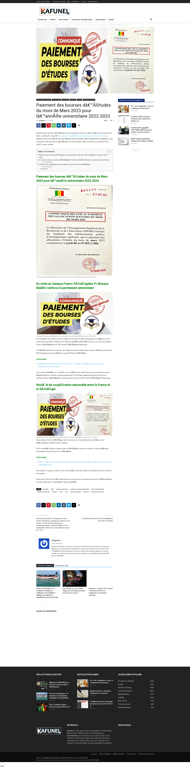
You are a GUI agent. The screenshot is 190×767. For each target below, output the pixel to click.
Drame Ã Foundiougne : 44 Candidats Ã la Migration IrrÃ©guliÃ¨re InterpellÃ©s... (59, 696)
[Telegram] (69, 125)
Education (72, 99)
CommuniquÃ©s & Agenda (51, 25)
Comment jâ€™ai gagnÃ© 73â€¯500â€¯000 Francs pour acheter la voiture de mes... (141, 130)
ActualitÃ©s (65, 99)
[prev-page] (37, 601)
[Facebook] (38, 125)
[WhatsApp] (53, 125)
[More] (79, 125)
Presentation (75, 1)
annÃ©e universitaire (62, 489)
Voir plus (135, 150)
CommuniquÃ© (66, 25)
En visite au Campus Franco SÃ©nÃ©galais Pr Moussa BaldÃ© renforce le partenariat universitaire (74, 160)
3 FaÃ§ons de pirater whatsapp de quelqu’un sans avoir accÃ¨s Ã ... (101, 704)
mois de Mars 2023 (75, 492)
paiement (86, 492)
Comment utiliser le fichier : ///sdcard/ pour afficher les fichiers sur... (141, 119)
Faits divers (63, 20)
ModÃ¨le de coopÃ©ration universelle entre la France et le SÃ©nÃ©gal (64, 164)
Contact (83, 1)
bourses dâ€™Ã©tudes (97, 489)
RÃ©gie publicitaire (119, 754)
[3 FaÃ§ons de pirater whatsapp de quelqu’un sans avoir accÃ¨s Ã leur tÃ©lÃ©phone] (82, 704)
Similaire (45, 169)
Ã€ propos (94, 754)
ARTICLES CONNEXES (45, 566)
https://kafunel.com (57, 543)
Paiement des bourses (97, 492)
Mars (61, 492)
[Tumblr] (64, 125)
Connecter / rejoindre (59, 1)
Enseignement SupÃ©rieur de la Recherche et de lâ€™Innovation (83, 136)
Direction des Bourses (43, 492)
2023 (52, 489)
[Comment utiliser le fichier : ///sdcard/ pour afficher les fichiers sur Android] (123, 119)
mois (66, 492)
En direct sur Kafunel (89, 99)
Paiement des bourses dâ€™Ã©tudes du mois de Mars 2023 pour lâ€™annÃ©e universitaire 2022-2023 (73, 156)
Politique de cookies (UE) (146, 754)
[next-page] (41, 601)
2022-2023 (45, 489)
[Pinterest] (48, 125)
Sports (53, 20)
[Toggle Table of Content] (108, 152)
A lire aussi (48, 162)
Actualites (42, 20)
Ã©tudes (54, 492)
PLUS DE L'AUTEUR (61, 566)
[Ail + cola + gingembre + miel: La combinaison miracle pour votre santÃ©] (123, 109)
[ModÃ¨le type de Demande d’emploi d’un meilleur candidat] (123, 141)
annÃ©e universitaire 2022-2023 (79, 489)
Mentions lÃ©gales (105, 754)
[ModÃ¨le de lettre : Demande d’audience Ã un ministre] (82, 694)
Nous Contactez (132, 754)
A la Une (79, 99)
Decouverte (100, 20)
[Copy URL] (74, 125)
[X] (43, 125)
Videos (111, 20)
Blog (68, 1)
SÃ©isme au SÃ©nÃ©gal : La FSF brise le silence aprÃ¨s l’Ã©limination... (59, 685)
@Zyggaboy (42, 120)
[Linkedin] (59, 125)
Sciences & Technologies (81, 20)
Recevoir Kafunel (92, 1)
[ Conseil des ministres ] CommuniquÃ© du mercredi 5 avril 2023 (97, 520)
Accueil (38, 25)
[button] (151, 20)
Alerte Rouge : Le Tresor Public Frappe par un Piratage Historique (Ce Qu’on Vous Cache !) (74, 591)
